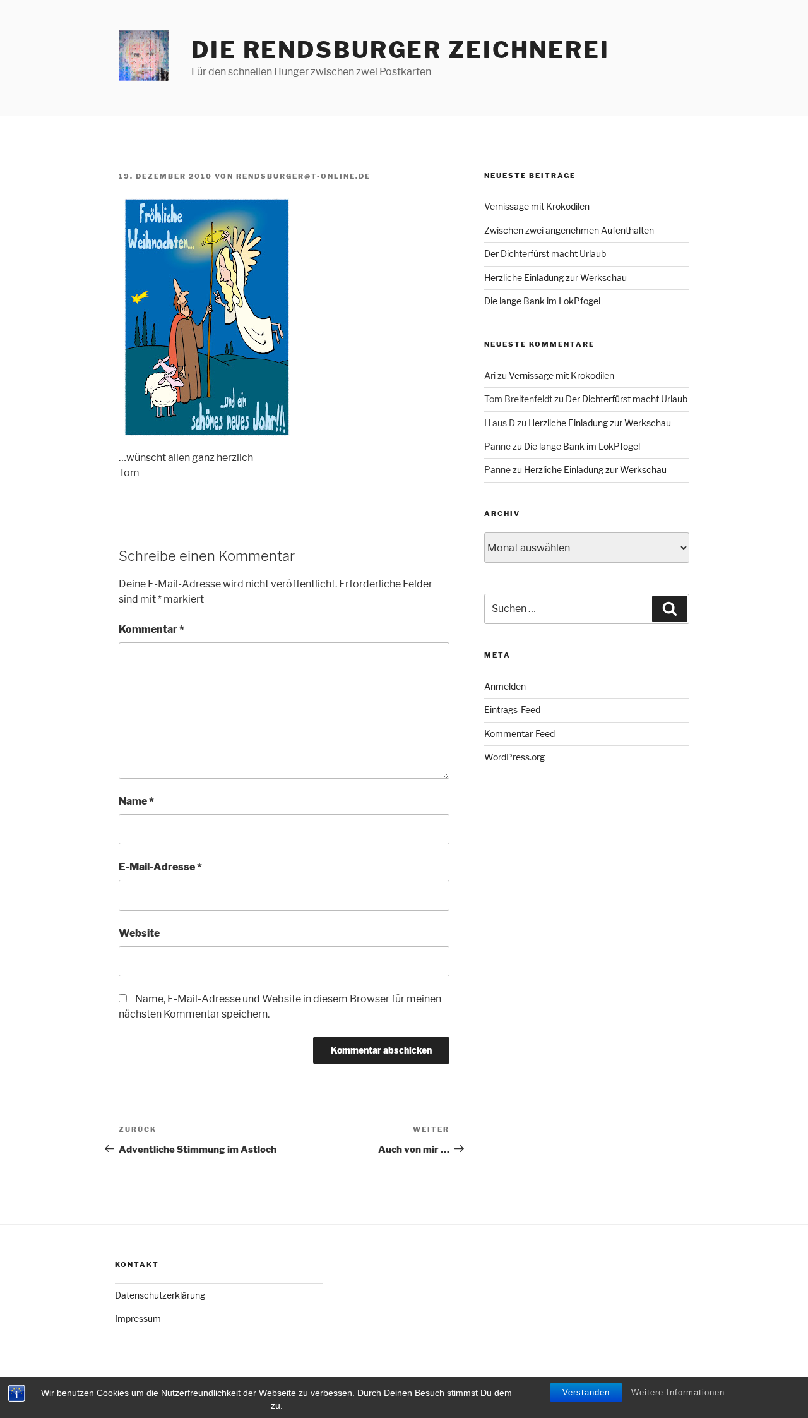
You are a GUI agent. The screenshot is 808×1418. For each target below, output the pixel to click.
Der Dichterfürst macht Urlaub (545, 253)
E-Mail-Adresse (160, 867)
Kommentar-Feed (519, 733)
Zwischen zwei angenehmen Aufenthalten (569, 230)
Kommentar (151, 629)
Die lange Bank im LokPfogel (542, 301)
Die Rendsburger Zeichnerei (400, 50)
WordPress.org (514, 757)
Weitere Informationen (678, 1392)
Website (139, 933)
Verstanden (586, 1392)
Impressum (138, 1318)
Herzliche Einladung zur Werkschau (555, 277)
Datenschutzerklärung (160, 1295)
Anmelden (505, 686)
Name (136, 801)
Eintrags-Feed (512, 709)
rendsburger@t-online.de (303, 176)
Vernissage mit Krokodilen (537, 206)
